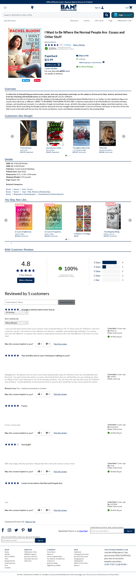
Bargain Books (10, 561)
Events (87, 20)
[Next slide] (123, 136)
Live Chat (83, 531)
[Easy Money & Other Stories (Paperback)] (55, 133)
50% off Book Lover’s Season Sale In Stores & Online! (69, 2)
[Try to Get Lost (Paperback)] (28, 133)
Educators (74, 20)
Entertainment (10, 563)
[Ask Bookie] (122, 15)
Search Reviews (66, 302)
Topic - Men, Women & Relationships (36, 192)
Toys (6, 565)
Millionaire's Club (124, 20)
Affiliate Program (30, 554)
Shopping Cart (79, 559)
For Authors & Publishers (56, 559)
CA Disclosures (102, 575)
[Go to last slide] (12, 136)
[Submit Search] (106, 15)
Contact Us (51, 561)
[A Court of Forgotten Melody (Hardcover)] (53, 217)
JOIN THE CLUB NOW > (116, 564)
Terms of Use (91, 575)
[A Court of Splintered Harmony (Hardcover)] (24, 217)
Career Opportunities (54, 556)
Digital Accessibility (54, 565)
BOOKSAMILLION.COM (65, 575)
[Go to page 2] (68, 155)
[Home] (68, 8)
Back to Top (30, 522)
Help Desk (77, 552)
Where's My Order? (81, 563)
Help (110, 20)
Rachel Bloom (51, 42)
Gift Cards (99, 20)
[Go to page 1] (66, 155)
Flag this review (60, 344)
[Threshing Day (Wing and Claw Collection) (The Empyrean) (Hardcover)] (113, 216)
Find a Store (51, 552)
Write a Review (79, 45)
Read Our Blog (52, 563)
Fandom (8, 568)
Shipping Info (78, 561)
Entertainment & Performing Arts (51, 194)
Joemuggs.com (80, 575)
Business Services (30, 556)
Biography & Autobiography (25, 194)
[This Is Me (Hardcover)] (107, 133)
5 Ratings (67, 45)
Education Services (31, 559)
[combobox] (57, 15)
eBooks (7, 554)
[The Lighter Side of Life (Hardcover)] (81, 132)
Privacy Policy (114, 575)
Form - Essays (27, 189)
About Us (50, 554)
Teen (6, 559)
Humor (16, 189)
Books (8, 189)
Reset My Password (81, 556)
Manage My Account (81, 554)
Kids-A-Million (10, 556)
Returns (77, 565)
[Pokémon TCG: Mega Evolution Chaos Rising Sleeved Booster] (83, 218)
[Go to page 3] (69, 155)
